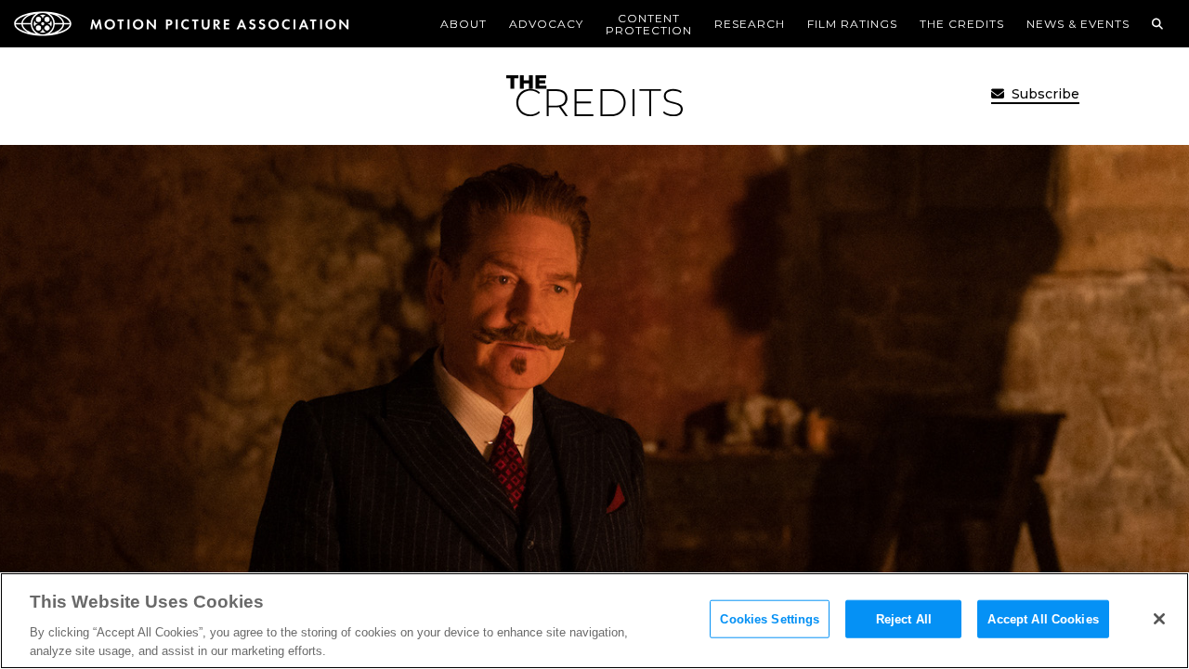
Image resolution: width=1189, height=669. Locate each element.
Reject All (904, 619)
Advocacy (546, 24)
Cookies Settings (769, 619)
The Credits (962, 24)
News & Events (1078, 24)
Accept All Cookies (1042, 619)
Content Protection (649, 24)
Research (749, 24)
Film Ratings (852, 24)
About (463, 24)
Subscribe (1043, 93)
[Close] (1159, 618)
